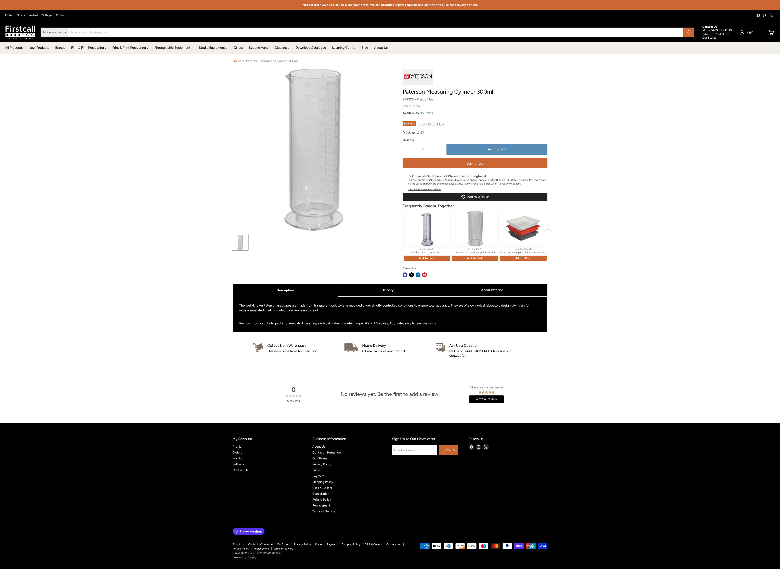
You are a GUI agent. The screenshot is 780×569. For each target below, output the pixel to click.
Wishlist (33, 15)
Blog (365, 48)
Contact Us (62, 15)
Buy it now (475, 163)
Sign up (448, 450)
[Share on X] (411, 274)
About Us (381, 48)
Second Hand (259, 48)
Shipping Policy (322, 482)
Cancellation (320, 494)
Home (237, 61)
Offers (238, 48)
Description (285, 290)
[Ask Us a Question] (481, 350)
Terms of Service (323, 511)
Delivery (387, 290)
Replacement (321, 505)
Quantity (408, 140)
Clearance (282, 48)
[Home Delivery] (390, 350)
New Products (39, 48)
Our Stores (709, 37)
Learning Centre (343, 48)
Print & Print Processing (129, 48)
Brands (60, 48)
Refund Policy (321, 499)
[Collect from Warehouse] (298, 350)
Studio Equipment (212, 48)
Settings (47, 15)
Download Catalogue (311, 48)
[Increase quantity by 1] (438, 149)
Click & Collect (322, 488)
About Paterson (492, 290)
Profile (9, 15)
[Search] (688, 32)
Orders (21, 15)
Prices (316, 470)
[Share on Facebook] (405, 274)
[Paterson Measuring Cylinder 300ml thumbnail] (240, 242)
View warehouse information (424, 189)
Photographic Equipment (172, 48)
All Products (14, 48)
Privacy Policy (321, 464)
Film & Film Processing (88, 48)
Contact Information (326, 452)
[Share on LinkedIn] (418, 274)
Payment (318, 476)
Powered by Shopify (245, 557)
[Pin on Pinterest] (424, 274)
